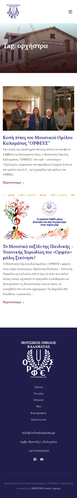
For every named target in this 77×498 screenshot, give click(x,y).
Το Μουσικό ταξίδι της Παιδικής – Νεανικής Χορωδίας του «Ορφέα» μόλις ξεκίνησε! (38, 252)
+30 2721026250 (38, 451)
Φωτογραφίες (38, 413)
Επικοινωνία (38, 420)
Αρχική (38, 387)
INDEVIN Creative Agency (46, 488)
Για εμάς (39, 394)
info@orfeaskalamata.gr (38, 433)
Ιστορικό (38, 400)
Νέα (38, 406)
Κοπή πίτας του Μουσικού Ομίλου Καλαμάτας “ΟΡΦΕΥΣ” (38, 140)
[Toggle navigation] (61, 11)
